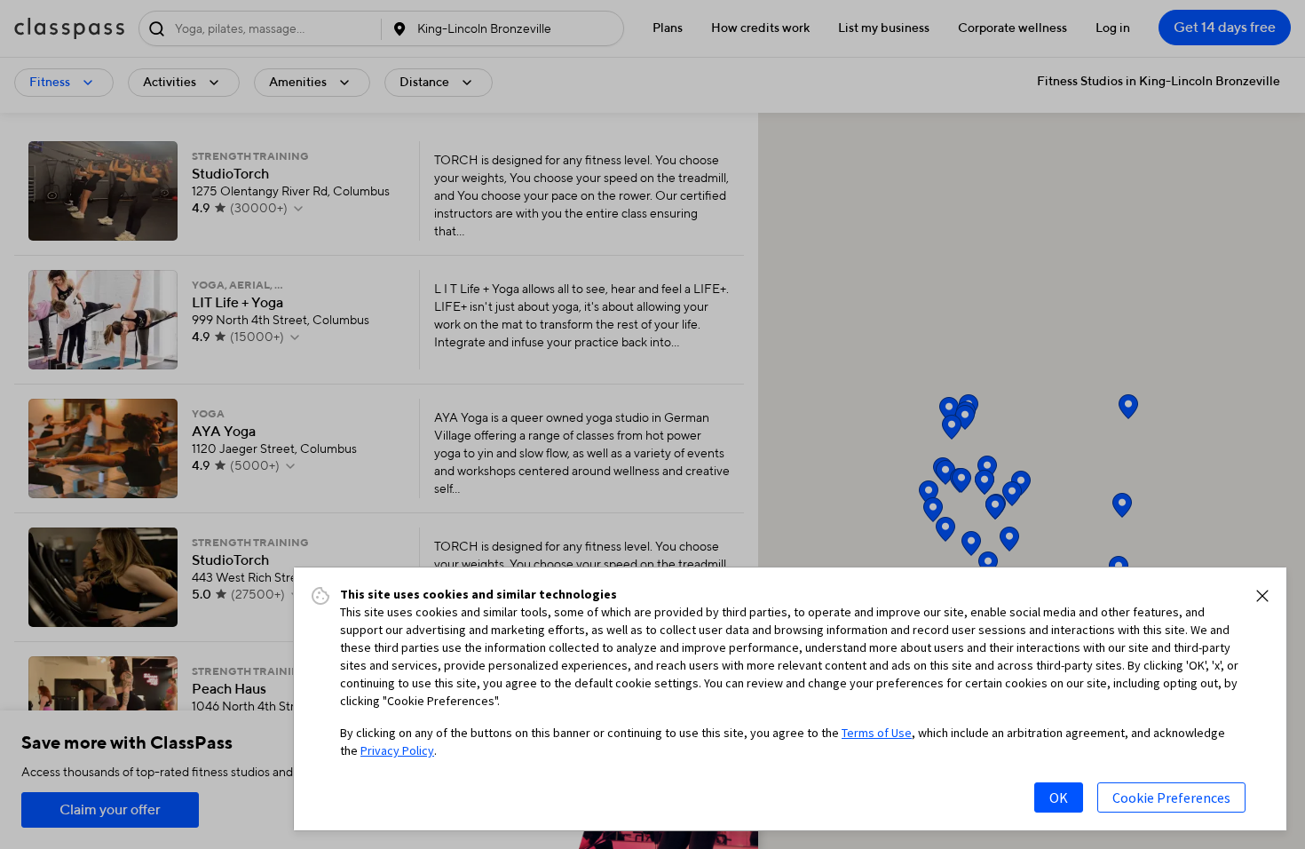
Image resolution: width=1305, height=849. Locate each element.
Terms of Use (877, 733)
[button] (1262, 596)
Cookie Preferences (1171, 797)
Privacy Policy (397, 750)
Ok (1058, 797)
